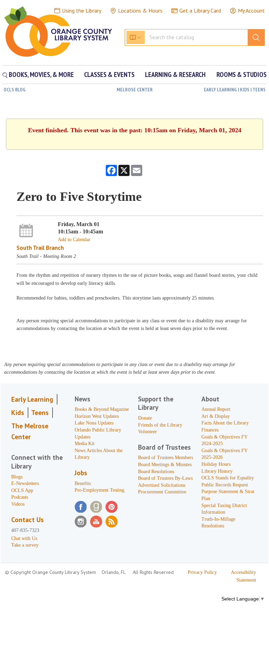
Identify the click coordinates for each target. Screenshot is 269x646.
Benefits (83, 483)
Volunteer (147, 431)
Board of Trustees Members (165, 457)
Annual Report (215, 409)
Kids (17, 412)
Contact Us (27, 519)
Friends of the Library (160, 425)
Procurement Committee (162, 491)
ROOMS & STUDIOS (241, 74)
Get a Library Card (200, 10)
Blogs (16, 476)
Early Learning (32, 399)
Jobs (81, 473)
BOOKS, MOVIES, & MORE (40, 74)
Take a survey (25, 545)
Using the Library (81, 10)
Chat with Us (24, 538)
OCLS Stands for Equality (227, 477)
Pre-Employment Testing (99, 490)
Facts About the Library (225, 423)
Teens (40, 412)
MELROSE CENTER (135, 89)
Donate (145, 418)
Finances (210, 430)
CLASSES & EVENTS (109, 74)
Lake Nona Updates (94, 423)
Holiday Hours (215, 464)
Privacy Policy (202, 572)
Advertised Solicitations (161, 485)
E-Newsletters (25, 483)
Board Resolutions (156, 471)
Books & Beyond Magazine (102, 409)
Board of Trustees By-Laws (165, 478)
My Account (251, 10)
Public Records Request (224, 484)
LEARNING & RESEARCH (175, 74)
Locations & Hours (140, 10)
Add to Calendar (74, 239)
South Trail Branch (40, 248)
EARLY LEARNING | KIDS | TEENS (234, 89)
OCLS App (22, 490)
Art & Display (215, 416)
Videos (18, 504)
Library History (217, 471)
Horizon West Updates (97, 416)
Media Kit (85, 443)
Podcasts (19, 497)
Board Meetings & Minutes (165, 464)
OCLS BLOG (15, 89)
